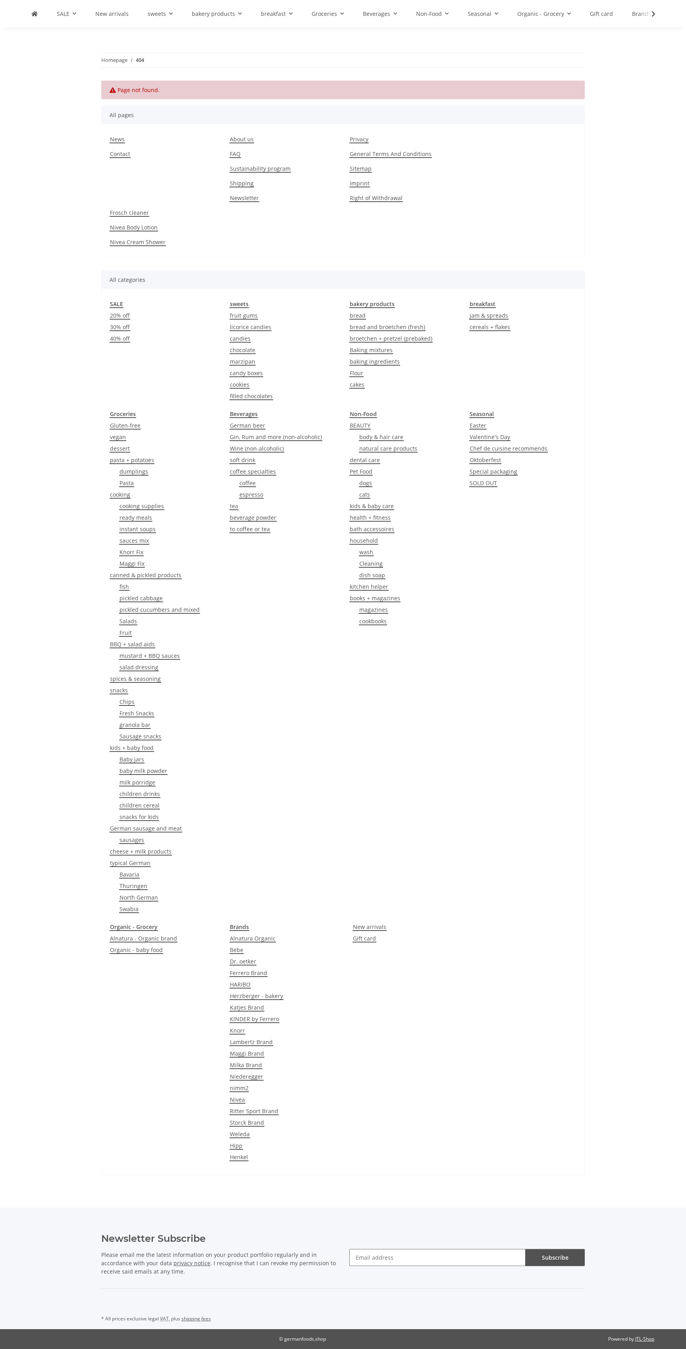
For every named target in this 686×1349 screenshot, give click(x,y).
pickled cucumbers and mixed (159, 609)
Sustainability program (260, 168)
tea (234, 506)
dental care (365, 460)
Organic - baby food (136, 950)
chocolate (242, 350)
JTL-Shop (644, 1339)
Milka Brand (246, 1065)
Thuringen (133, 886)
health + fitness (370, 517)
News (117, 139)
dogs (365, 483)
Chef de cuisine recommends (508, 448)
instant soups (137, 529)
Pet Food (361, 471)
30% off (120, 327)
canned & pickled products (145, 575)
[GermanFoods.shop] (34, 13)
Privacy (359, 139)
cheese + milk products (141, 851)
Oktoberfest (485, 460)
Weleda (240, 1134)
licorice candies (250, 327)
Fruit (125, 632)
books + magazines (375, 598)
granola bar (134, 724)
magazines (373, 609)
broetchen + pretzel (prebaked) (391, 338)
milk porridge (137, 782)
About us (242, 139)
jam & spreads (489, 315)
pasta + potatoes (132, 460)
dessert (120, 448)
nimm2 (239, 1088)
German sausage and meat (146, 828)
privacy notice (191, 1263)
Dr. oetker (243, 961)
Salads (128, 621)
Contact (120, 154)
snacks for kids (139, 817)
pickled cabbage (141, 598)
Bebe (236, 950)
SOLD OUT (483, 483)
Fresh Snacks (136, 713)
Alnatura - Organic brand (143, 938)
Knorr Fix (131, 552)
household (364, 540)
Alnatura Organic (253, 938)
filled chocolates (251, 396)
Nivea (237, 1099)
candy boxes (246, 373)
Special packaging (493, 471)
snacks (119, 690)
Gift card (364, 938)
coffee (247, 483)
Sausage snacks (140, 736)
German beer (247, 425)
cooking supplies (141, 506)
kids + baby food (132, 748)
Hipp (236, 1145)
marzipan (242, 361)
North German (138, 897)
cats (364, 494)
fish (124, 586)
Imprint (360, 183)
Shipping (242, 183)
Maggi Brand (247, 1053)
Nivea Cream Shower (138, 242)
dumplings (133, 471)
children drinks (139, 794)
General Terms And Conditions (391, 154)
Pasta (126, 483)
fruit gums (244, 315)
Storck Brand (247, 1122)
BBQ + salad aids (132, 644)
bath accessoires (372, 529)
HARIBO (240, 984)
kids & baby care (372, 506)
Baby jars (131, 759)
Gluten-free (125, 425)
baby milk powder (143, 771)
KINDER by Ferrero (254, 1019)
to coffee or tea (250, 529)
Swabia (129, 909)
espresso (251, 494)
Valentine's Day (490, 437)
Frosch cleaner (129, 212)
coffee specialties (253, 471)
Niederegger (246, 1076)
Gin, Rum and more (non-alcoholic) (276, 437)
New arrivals (369, 927)
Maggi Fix (132, 563)
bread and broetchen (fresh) (387, 327)
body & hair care (381, 437)
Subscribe (555, 1257)
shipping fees (196, 1318)
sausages (131, 840)
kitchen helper (369, 586)
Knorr (237, 1030)
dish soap (372, 575)
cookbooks (373, 621)
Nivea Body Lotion (134, 227)
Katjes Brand (247, 1007)
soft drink (242, 460)
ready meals (135, 517)
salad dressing (138, 667)
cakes (357, 384)
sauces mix (134, 540)
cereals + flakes (490, 327)
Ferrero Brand (248, 973)
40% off (120, 338)
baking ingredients (375, 361)
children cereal (139, 805)
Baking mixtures (371, 350)
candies (240, 338)
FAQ (235, 154)
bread (358, 315)
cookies (239, 384)
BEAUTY (360, 425)
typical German (130, 863)
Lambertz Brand (251, 1042)
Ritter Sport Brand (254, 1111)
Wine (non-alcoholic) (257, 448)
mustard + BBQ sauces (149, 655)
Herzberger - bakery (256, 996)
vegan (118, 437)
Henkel (239, 1157)
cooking (120, 494)
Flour (356, 373)
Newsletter (244, 198)
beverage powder (253, 517)
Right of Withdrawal (376, 198)
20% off (120, 315)
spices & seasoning (135, 678)
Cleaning (371, 563)
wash (366, 552)
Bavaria (129, 874)
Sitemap (361, 168)
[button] (648, 14)
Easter (478, 425)
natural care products (388, 448)
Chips (127, 701)
